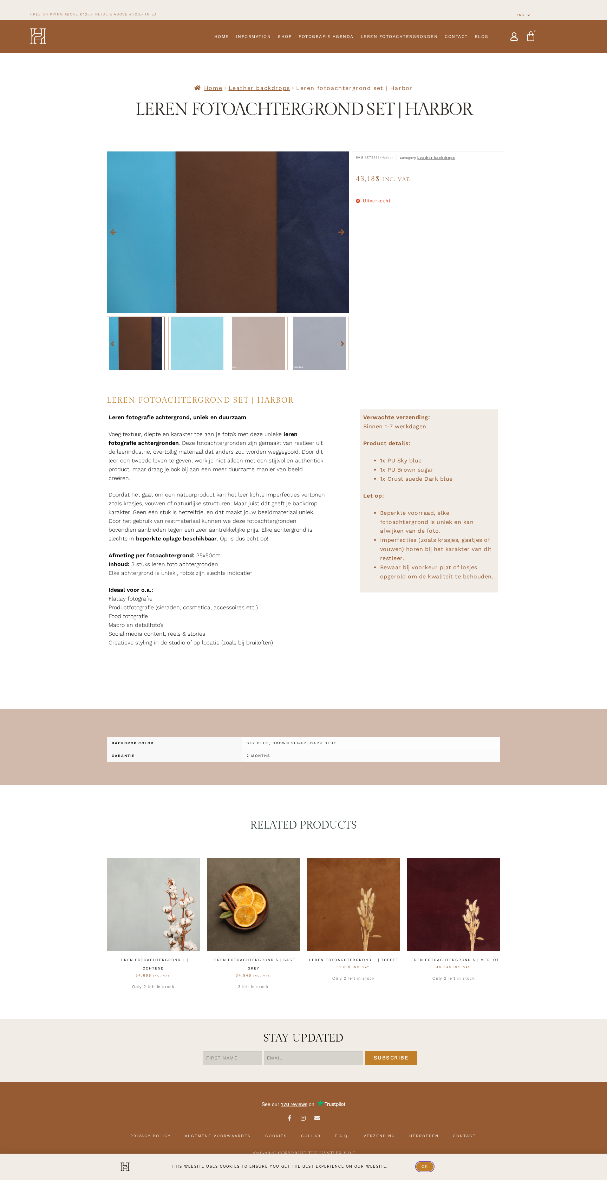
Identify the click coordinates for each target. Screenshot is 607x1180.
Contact (456, 36)
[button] (113, 232)
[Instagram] (303, 1118)
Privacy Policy (150, 1136)
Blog (482, 36)
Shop (285, 36)
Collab (311, 1136)
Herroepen (424, 1136)
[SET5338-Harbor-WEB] (228, 232)
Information (253, 36)
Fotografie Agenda (326, 36)
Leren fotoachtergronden (399, 36)
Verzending (379, 1136)
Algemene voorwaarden (218, 1136)
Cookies (276, 1136)
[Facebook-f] (289, 1118)
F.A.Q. (342, 1136)
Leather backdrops (259, 88)
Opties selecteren (153, 998)
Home (221, 36)
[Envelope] (317, 1118)
